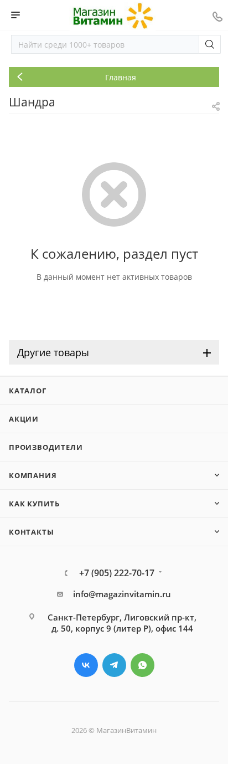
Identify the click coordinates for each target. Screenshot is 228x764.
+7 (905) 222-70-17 (116, 572)
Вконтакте (86, 665)
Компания (32, 475)
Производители (45, 447)
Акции (24, 419)
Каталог (27, 391)
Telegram (114, 665)
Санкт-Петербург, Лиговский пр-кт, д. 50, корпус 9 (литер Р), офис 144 (122, 623)
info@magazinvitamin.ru (122, 593)
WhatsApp (142, 665)
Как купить (34, 504)
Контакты (31, 532)
